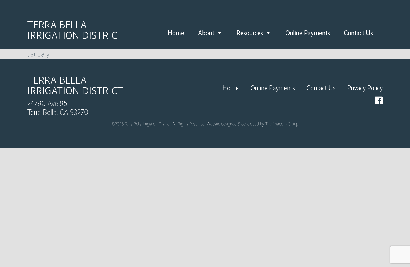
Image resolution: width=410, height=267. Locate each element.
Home (176, 33)
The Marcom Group (281, 124)
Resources (250, 33)
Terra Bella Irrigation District (75, 30)
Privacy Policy (365, 88)
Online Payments (307, 33)
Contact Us (358, 33)
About (206, 33)
